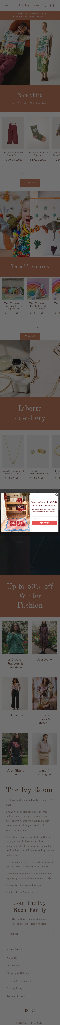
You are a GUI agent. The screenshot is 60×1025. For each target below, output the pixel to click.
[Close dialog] (56, 494)
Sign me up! (44, 523)
